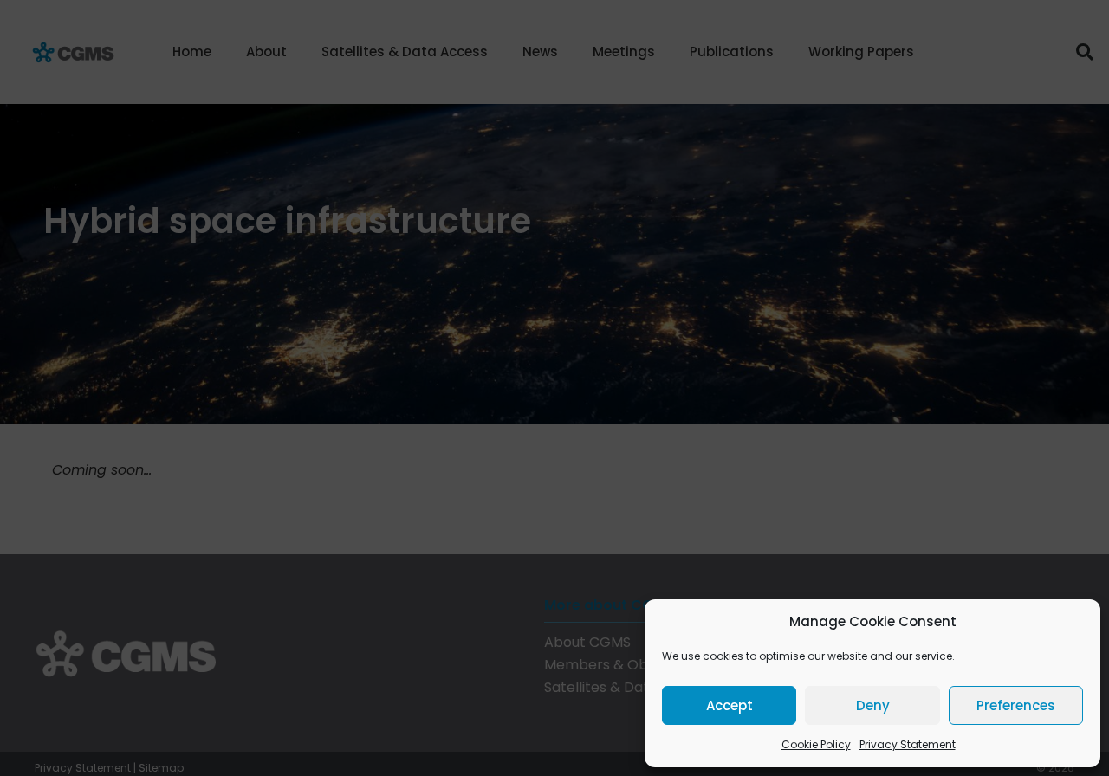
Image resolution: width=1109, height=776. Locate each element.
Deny (873, 705)
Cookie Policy (816, 744)
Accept (729, 705)
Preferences (1015, 705)
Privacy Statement (907, 744)
